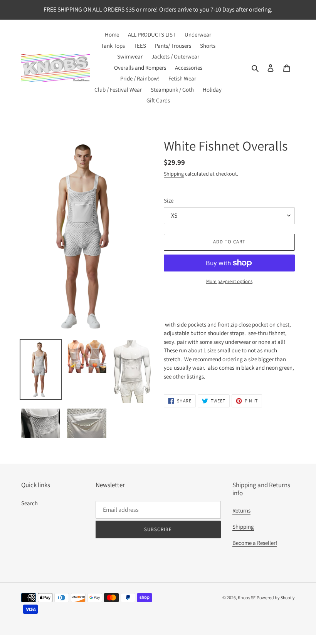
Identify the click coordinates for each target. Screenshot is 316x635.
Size (168, 200)
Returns (241, 510)
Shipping (174, 173)
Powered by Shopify (276, 597)
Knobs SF (246, 597)
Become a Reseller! (254, 542)
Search (29, 503)
